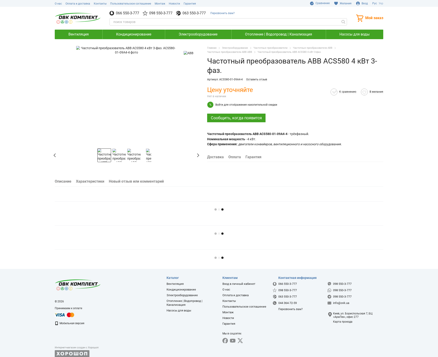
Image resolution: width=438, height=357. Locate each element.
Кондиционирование (133, 34)
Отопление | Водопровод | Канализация (278, 34)
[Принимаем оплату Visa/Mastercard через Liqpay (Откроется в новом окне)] (65, 314)
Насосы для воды (354, 34)
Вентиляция (78, 34)
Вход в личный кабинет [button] (238, 284)
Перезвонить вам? (222, 13)
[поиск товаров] (343, 22)
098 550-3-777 (160, 13)
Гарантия (190, 3)
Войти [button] (219, 104)
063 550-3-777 (194, 13)
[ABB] (188, 52)
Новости (174, 3)
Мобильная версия (71, 323)
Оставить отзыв (256, 79)
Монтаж (160, 3)
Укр (381, 3)
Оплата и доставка (77, 3)
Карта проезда (342, 321)
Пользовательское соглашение (130, 3)
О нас (58, 3)
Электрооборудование (198, 34)
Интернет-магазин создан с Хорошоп (77, 347)
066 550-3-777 (127, 13)
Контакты (100, 3)
